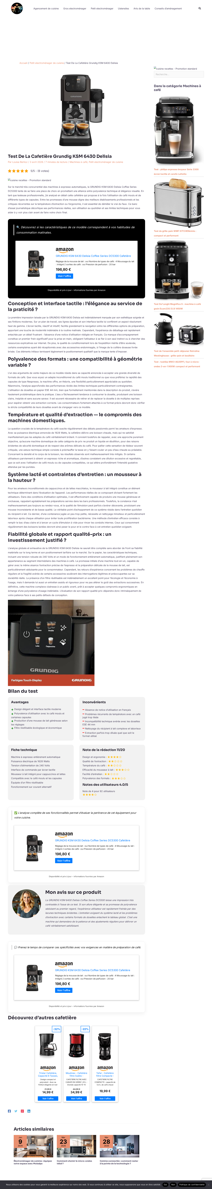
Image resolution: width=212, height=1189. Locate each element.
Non (173, 1184)
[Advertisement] (106, 38)
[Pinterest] (22, 1111)
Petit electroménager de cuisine (106, 162)
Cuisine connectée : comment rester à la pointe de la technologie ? (119, 1162)
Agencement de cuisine (46, 8)
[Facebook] (9, 1111)
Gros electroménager (74, 8)
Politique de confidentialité (192, 1184)
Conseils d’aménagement (168, 8)
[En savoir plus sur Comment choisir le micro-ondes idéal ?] (76, 1145)
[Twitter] (15, 1111)
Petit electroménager (102, 8)
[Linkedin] (28, 1111)
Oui (165, 1184)
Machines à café (78, 162)
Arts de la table (142, 8)
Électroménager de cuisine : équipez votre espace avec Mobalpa (33, 1162)
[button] (200, 8)
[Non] (208, 1184)
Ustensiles (123, 8)
